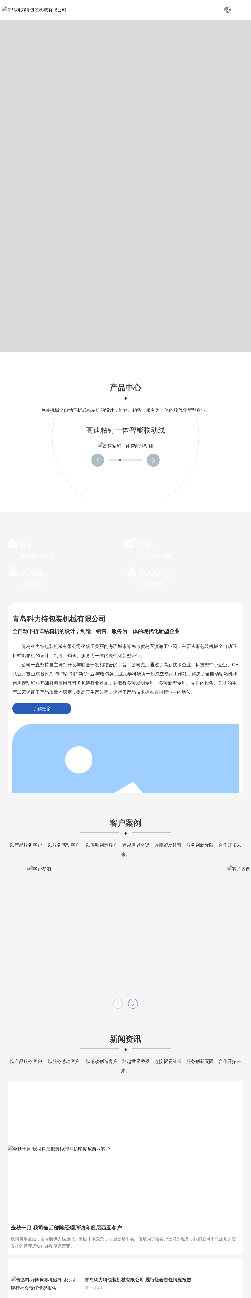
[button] (97, 460)
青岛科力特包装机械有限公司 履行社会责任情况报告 (138, 1279)
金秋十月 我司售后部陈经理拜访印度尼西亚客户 (66, 1227)
